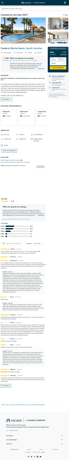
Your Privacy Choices (37, 452)
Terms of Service (55, 449)
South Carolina (34, 48)
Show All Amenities (9, 151)
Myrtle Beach (18, 48)
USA (7, 405)
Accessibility (28, 452)
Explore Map (40, 166)
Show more (6, 99)
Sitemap (29, 449)
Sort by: (29, 243)
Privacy (41, 449)
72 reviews (5, 60)
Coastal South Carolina (17, 405)
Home (3, 405)
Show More (6, 386)
